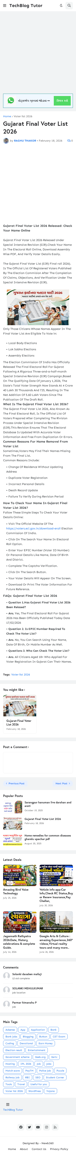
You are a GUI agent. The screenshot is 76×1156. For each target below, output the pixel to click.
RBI (27, 1077)
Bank (53, 1029)
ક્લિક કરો (62, 100)
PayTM (29, 1070)
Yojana (50, 1091)
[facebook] (21, 1127)
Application (38, 1029)
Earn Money (46, 1043)
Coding (9, 1043)
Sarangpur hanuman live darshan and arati (48, 804)
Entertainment (36, 1050)
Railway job (12, 1077)
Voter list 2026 (23, 116)
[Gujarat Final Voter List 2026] (19, 705)
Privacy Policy (59, 1149)
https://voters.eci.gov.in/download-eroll (33, 528)
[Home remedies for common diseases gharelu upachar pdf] (12, 840)
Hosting (10, 1063)
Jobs (48, 1063)
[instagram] (46, 1127)
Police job (45, 1070)
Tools (8, 1084)
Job (39, 1063)
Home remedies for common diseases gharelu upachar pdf (48, 837)
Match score (12, 1070)
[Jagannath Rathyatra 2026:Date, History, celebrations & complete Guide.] (19, 922)
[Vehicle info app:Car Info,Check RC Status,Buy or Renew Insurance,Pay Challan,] (56, 875)
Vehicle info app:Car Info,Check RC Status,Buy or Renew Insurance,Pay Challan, (56, 895)
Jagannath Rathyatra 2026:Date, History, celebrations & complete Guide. (19, 941)
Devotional (26, 1043)
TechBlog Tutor (25, 5)
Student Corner (55, 1077)
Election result (13, 1050)
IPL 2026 (25, 1063)
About (24, 1149)
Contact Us (39, 1149)
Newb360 (48, 1143)
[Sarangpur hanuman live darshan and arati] (12, 807)
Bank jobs (11, 1036)
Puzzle (60, 1070)
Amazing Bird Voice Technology (15, 891)
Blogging (28, 1036)
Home (7, 116)
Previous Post (17, 783)
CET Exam (59, 1036)
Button (43, 1036)
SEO (37, 1077)
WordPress (34, 1091)
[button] (4, 5)
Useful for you (38, 1084)
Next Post (61, 783)
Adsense (10, 1029)
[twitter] (29, 1127)
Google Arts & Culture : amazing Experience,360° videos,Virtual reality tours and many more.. (56, 941)
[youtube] (38, 1127)
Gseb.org (40, 1057)
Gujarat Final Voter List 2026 (18, 722)
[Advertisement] (38, 53)
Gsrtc (54, 1057)
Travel (21, 1084)
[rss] (55, 1127)
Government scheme (17, 1057)
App (22, 1029)
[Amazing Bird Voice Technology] (19, 875)
